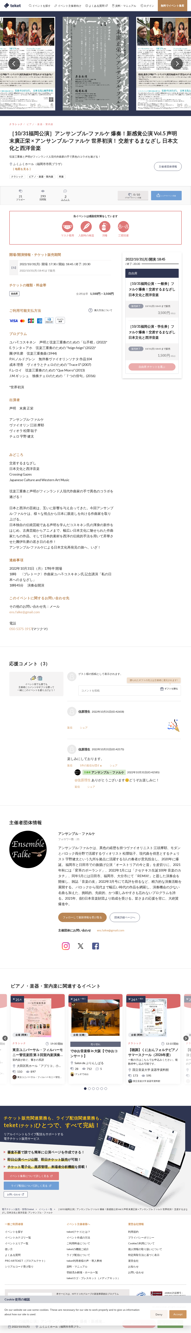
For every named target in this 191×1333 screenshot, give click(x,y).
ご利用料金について (78, 1243)
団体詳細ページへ (124, 917)
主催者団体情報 (168, 166)
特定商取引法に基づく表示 (143, 1254)
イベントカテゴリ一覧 (18, 1237)
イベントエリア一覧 (16, 1243)
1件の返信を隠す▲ (91, 765)
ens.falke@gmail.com (24, 612)
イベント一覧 (45, 1209)
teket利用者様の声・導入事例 (84, 1260)
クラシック (16, 124)
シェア (84, 727)
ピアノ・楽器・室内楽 (40, 124)
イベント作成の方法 (78, 1237)
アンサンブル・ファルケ (76, 833)
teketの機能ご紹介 (78, 1249)
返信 (69, 727)
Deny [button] (159, 1314)
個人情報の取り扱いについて (145, 1249)
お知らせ (133, 1266)
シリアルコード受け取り (19, 1266)
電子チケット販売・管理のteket (18, 1209)
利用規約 (133, 1231)
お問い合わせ (136, 1272)
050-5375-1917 (20, 629)
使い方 (9, 1249)
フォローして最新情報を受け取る (82, 917)
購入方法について (103, 310)
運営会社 (133, 1260)
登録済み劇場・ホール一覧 (82, 1272)
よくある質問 (13, 1254)
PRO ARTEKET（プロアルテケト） (26, 1260)
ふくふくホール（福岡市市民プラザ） (62, 1326)
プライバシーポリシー (141, 1237)
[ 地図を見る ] (22, 168)
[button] (85, 1088)
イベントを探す (14, 1231)
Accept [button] (178, 1314)
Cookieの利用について (141, 1243)
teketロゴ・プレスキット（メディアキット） (93, 1278)
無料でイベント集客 (172, 5)
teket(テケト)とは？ (78, 1231)
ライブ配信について (78, 1254)
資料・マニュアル (77, 1266)
